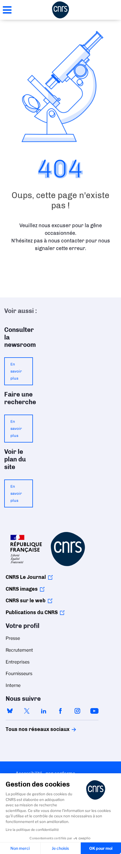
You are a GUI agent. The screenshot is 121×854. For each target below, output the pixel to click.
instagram (77, 711)
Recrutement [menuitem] (19, 650)
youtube (94, 711)
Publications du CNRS (32, 612)
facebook (60, 711)
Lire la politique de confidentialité (32, 829)
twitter (27, 711)
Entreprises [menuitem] (18, 662)
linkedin (43, 711)
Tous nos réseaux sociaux (28, 729)
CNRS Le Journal (26, 577)
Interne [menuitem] (13, 685)
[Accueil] (60, 9)
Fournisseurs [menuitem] (19, 673)
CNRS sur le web (26, 600)
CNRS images (22, 589)
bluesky (10, 711)
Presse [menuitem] (13, 638)
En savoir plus (16, 371)
